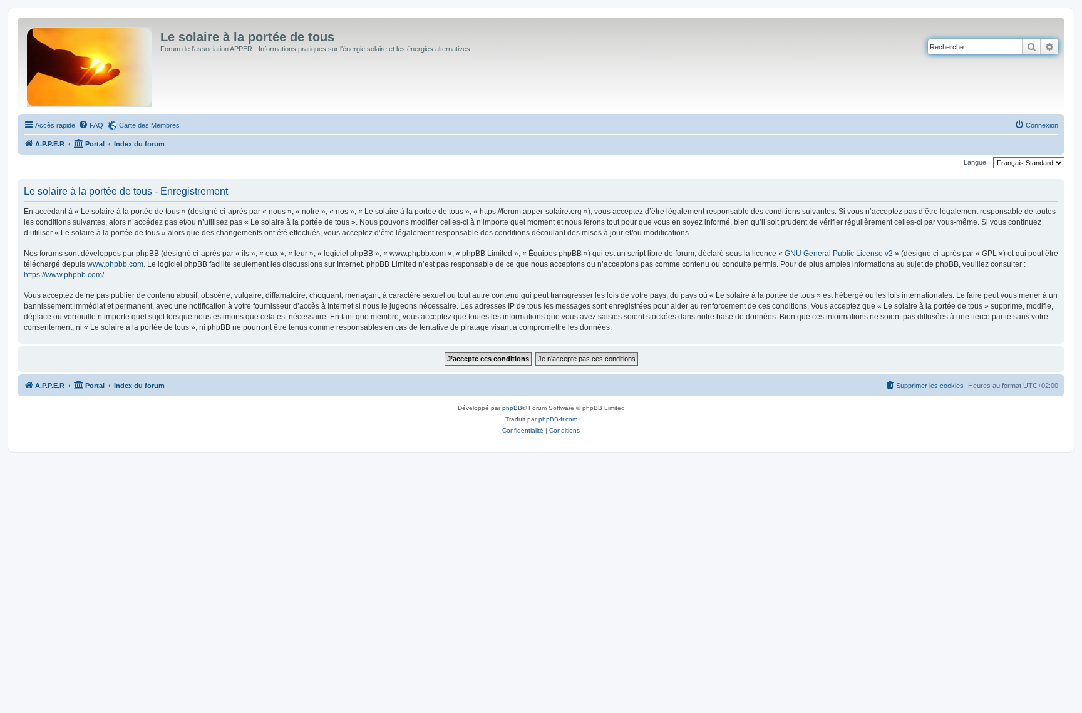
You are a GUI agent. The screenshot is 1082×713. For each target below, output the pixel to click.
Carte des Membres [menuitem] (149, 125)
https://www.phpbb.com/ (64, 274)
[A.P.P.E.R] (90, 64)
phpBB (512, 407)
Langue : (977, 162)
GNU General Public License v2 (839, 253)
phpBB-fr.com (557, 419)
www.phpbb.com (115, 264)
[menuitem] (90, 125)
